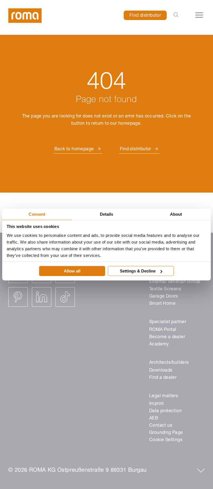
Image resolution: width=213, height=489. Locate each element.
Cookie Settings (165, 440)
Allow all (72, 271)
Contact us (160, 426)
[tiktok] (65, 297)
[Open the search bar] (176, 15)
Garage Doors (163, 296)
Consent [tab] (37, 214)
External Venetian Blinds (175, 282)
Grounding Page (166, 433)
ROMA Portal (162, 330)
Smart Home (162, 304)
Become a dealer (167, 337)
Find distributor (145, 16)
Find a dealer (162, 378)
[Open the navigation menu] (199, 15)
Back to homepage (74, 149)
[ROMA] (25, 15)
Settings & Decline (138, 271)
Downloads (161, 370)
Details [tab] (106, 214)
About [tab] (176, 214)
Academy (159, 344)
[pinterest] (18, 297)
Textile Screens (165, 289)
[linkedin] (41, 297)
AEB (153, 418)
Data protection (165, 411)
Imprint (156, 404)
